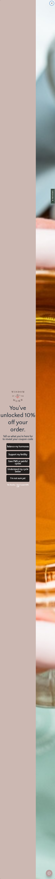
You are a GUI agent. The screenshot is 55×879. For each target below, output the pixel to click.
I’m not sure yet (17, 478)
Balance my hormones (18, 446)
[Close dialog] (52, 3)
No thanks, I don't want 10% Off (18, 486)
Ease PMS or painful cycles (18, 462)
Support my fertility (17, 454)
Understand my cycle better (18, 470)
